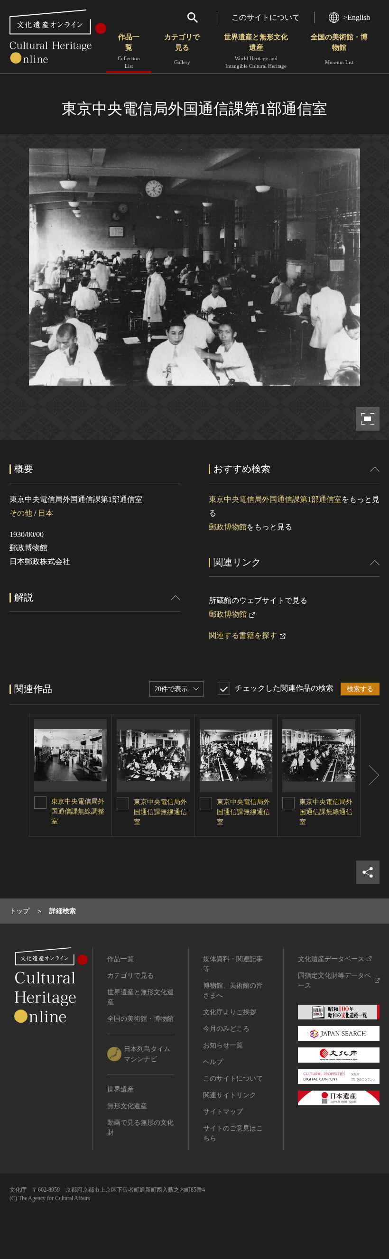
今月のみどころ (226, 1028)
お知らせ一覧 (223, 1045)
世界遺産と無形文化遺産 (256, 51)
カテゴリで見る (182, 49)
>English (356, 17)
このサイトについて (266, 17)
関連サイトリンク (229, 1095)
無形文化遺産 (127, 1106)
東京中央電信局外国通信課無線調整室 (77, 811)
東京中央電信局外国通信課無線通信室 (160, 811)
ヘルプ (213, 1061)
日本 (45, 513)
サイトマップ (223, 1111)
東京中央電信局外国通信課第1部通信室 (275, 499)
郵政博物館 (228, 527)
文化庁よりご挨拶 (229, 1012)
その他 (20, 513)
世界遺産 (120, 1089)
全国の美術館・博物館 (339, 49)
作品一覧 (129, 51)
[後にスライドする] (370, 775)
